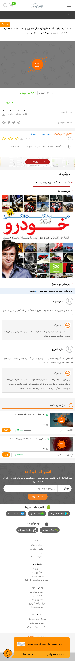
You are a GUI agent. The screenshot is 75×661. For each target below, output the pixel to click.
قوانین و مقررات (36, 549)
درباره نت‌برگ (36, 545)
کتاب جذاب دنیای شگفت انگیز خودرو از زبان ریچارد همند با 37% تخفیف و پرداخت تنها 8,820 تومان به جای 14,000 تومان (38, 31)
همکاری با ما (37, 572)
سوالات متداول (37, 607)
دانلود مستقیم (48, 530)
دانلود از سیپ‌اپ (25, 530)
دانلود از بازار (35, 514)
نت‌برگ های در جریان (37, 619)
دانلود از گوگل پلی (57, 514)
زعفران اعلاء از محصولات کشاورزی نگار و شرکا (27, 438)
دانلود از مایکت (14, 514)
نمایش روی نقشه (37, 162)
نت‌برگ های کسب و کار (37, 627)
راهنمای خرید (36, 596)
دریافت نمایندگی (37, 576)
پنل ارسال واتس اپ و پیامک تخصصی (29, 414)
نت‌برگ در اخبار (37, 556)
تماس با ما (37, 568)
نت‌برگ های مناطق (37, 623)
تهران (69, 14)
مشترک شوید (37, 496)
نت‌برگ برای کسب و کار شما (36, 580)
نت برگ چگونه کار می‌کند (36, 603)
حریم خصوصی (37, 553)
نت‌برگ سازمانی (37, 592)
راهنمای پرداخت (37, 599)
